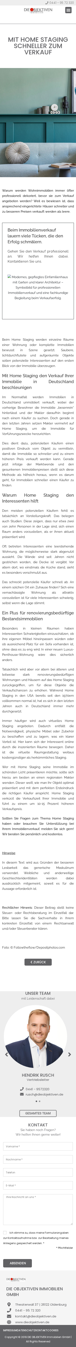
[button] (68, 10)
